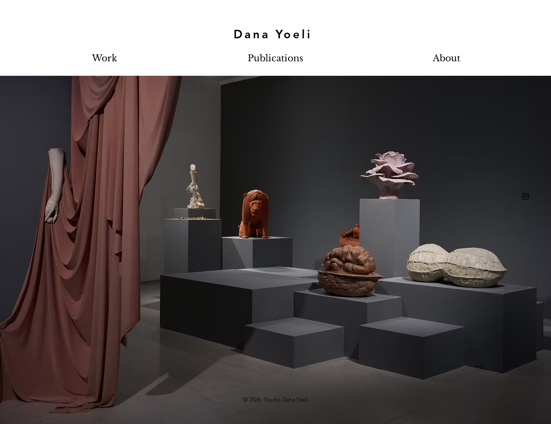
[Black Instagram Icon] (525, 196)
